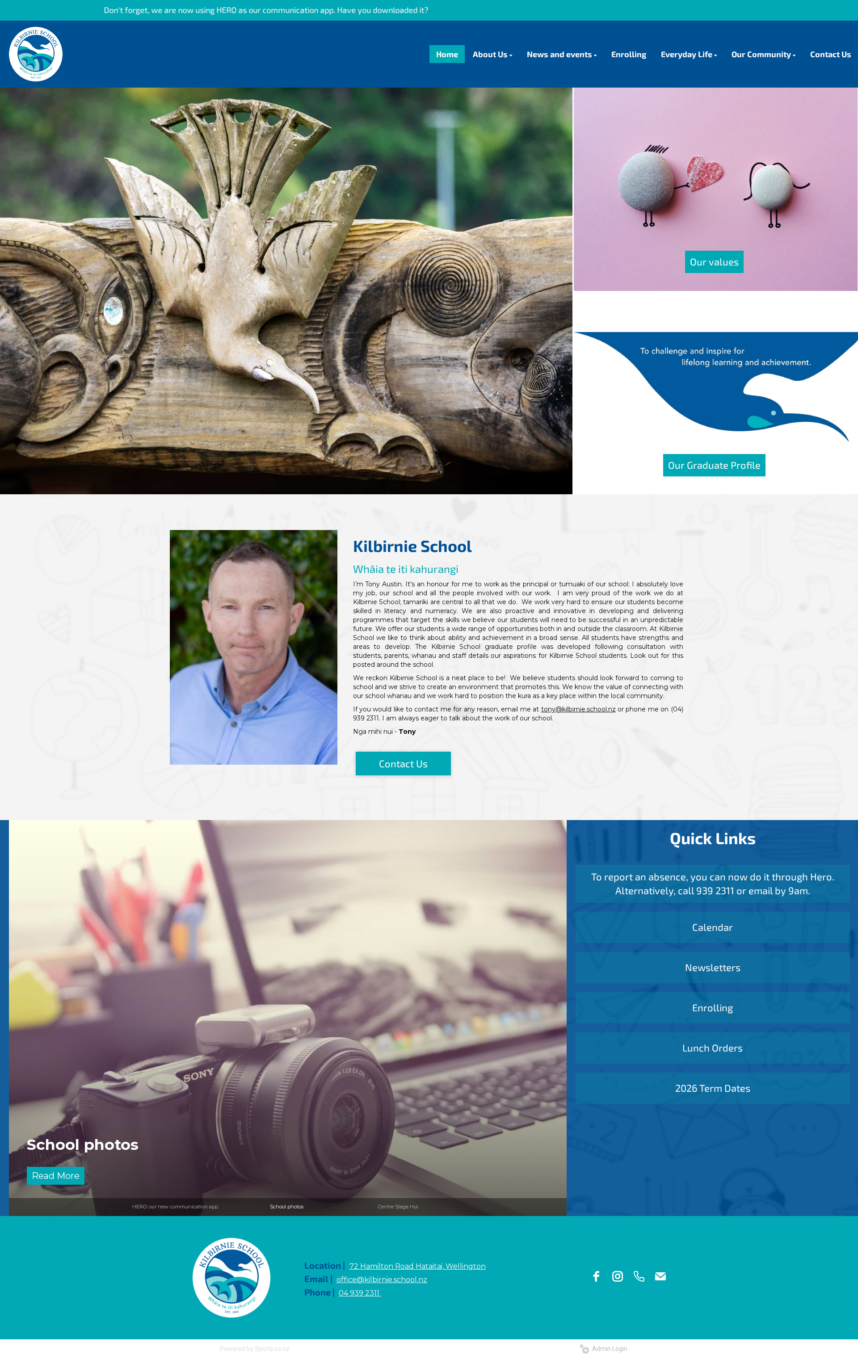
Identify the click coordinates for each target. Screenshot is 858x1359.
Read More (56, 1175)
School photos (286, 1206)
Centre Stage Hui (93, 1144)
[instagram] (617, 1276)
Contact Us (403, 763)
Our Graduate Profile (714, 465)
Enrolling (712, 1007)
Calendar (712, 927)
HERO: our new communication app (175, 1206)
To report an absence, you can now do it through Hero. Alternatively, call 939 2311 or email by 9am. (712, 883)
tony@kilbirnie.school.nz (578, 709)
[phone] (639, 1276)
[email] (660, 1276)
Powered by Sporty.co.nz (255, 1348)
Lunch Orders (712, 1047)
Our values (714, 261)
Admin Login (608, 1348)
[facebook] (596, 1276)
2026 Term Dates (712, 1088)
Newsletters (712, 967)
